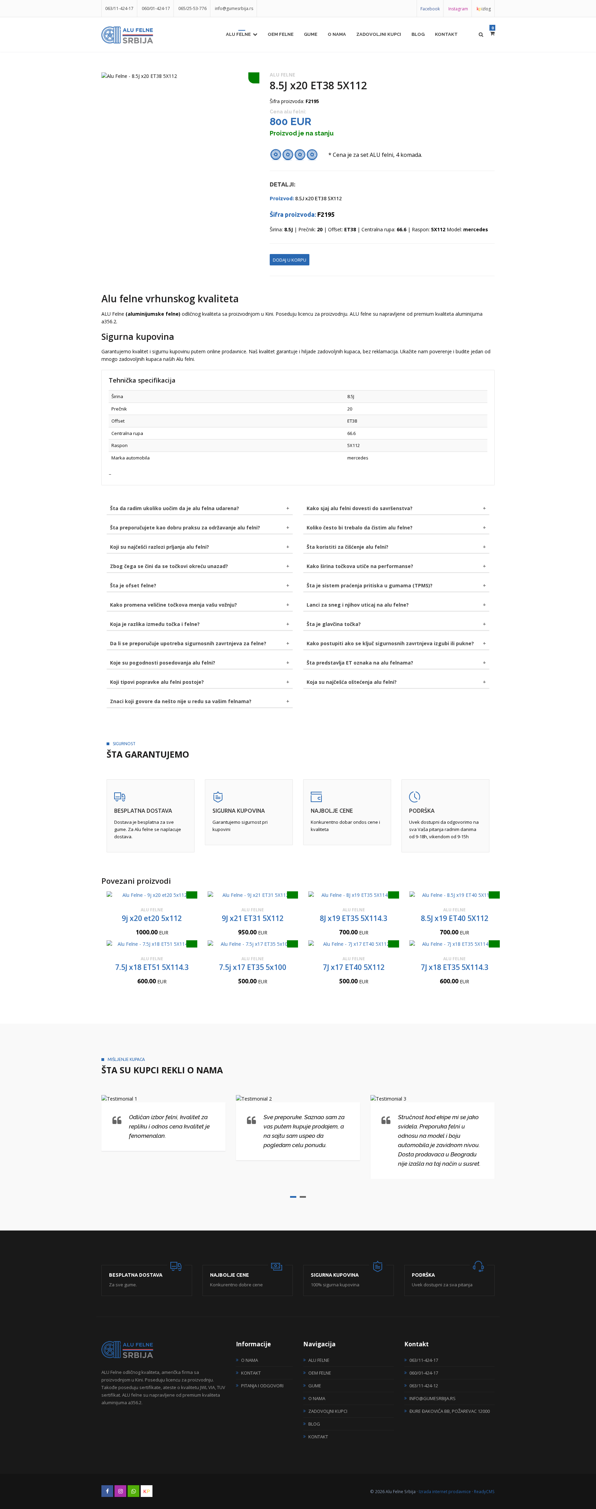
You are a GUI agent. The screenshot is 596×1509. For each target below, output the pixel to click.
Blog (418, 34)
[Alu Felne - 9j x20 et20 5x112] (152, 895)
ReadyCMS (484, 1491)
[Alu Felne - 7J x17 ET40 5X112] (353, 944)
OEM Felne (281, 34)
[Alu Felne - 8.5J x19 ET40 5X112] (454, 895)
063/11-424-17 (119, 8)
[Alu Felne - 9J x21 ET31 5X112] (253, 895)
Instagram (458, 9)
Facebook (430, 9)
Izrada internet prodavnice (445, 1491)
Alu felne (238, 34)
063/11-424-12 (423, 1386)
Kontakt (446, 34)
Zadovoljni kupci (378, 34)
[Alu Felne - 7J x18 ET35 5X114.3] (454, 944)
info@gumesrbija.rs (234, 8)
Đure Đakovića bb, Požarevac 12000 (449, 1411)
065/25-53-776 (192, 8)
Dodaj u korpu (289, 260)
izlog (484, 9)
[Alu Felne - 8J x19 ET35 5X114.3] (353, 895)
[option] (180, 76)
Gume (310, 34)
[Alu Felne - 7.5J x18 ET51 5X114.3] (152, 944)
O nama (337, 34)
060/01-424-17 (156, 8)
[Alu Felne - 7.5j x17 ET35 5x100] (253, 944)
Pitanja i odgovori (262, 1386)
